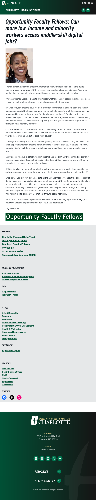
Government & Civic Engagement (18, 326)
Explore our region (11, 350)
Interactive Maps (10, 295)
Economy (6, 316)
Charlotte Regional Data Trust (18, 237)
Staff (4, 375)
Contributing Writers (12, 372)
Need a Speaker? (10, 378)
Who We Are (8, 369)
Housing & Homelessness (14, 332)
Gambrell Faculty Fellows (16, 244)
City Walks (8, 247)
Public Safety (8, 335)
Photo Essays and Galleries (15, 280)
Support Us (7, 381)
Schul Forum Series (12, 251)
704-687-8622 (48, 449)
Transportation (9, 338)
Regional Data (9, 292)
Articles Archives (10, 273)
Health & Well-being (11, 329)
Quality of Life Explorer (14, 240)
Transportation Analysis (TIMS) (19, 255)
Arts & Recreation (10, 313)
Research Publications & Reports (18, 276)
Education (7, 319)
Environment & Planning (14, 323)
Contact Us (7, 385)
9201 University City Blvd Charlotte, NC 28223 (48, 438)
